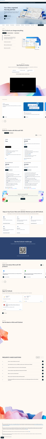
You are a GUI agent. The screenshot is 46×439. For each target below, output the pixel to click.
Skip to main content (2, 0)
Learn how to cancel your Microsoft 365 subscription (14, 424)
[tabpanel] (22, 45)
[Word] (7, 188)
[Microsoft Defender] (15, 188)
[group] (12, 110)
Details (29, 431)
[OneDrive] (26, 159)
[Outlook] (24, 159)
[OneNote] (12, 188)
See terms (25, 144)
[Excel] (8, 188)
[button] (5, 117)
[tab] (4, 33)
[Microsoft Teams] (16, 188)
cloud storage (9, 153)
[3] (2, 430)
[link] (3, 25)
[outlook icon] (5, 158)
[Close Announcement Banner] (43, 2)
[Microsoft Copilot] (5, 188)
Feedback (2, 437)
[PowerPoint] (9, 188)
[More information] (8, 176)
